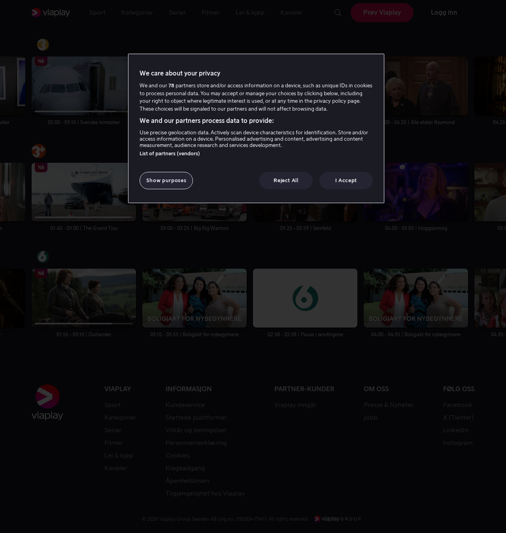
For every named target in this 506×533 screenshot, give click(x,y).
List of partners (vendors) (170, 153)
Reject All (286, 180)
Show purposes (166, 180)
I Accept (346, 180)
